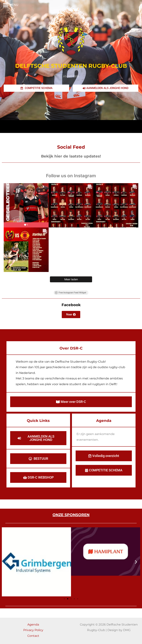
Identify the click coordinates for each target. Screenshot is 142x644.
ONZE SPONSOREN (71, 515)
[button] (6, 562)
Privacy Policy (33, 630)
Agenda (33, 624)
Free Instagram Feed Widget (72, 292)
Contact (33, 636)
